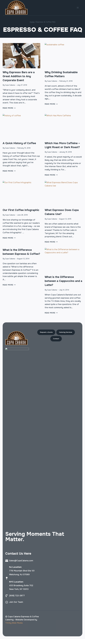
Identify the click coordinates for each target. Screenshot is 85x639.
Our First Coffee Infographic (21, 210)
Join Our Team (16, 602)
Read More (9, 108)
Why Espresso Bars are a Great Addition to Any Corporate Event (19, 76)
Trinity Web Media (14, 623)
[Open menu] (78, 7)
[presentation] (21, 55)
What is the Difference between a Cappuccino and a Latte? (63, 281)
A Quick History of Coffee (19, 143)
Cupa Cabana (10, 85)
